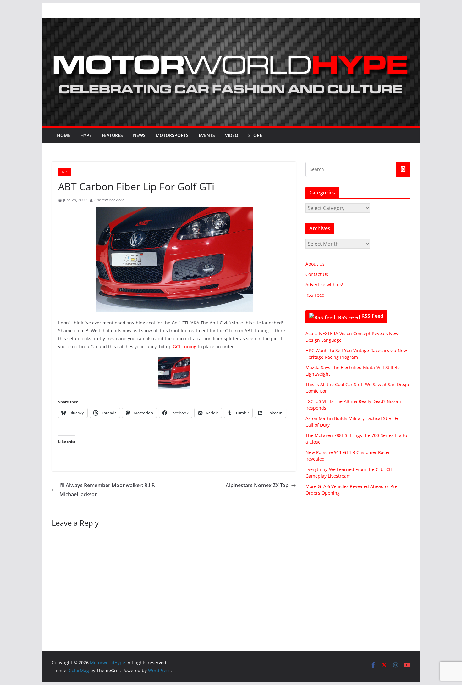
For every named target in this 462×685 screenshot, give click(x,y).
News (139, 135)
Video (231, 135)
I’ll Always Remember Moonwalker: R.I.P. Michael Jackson (107, 490)
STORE (255, 135)
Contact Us (316, 274)
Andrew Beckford (109, 200)
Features (112, 135)
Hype (86, 135)
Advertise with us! (324, 285)
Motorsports (172, 135)
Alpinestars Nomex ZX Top (257, 485)
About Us (315, 264)
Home (63, 135)
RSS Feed (315, 295)
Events (207, 135)
